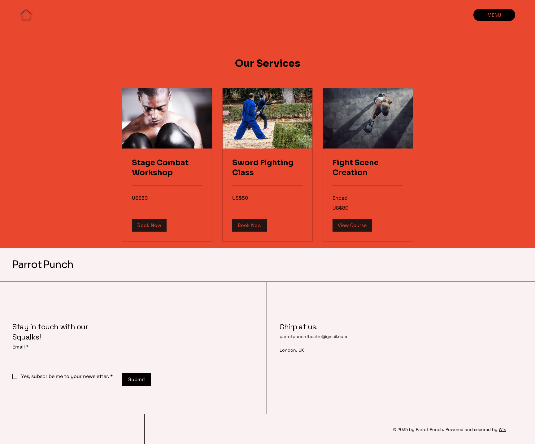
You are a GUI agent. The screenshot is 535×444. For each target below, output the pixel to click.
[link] (167, 168)
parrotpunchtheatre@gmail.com (313, 336)
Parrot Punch (42, 264)
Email (20, 347)
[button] (149, 225)
